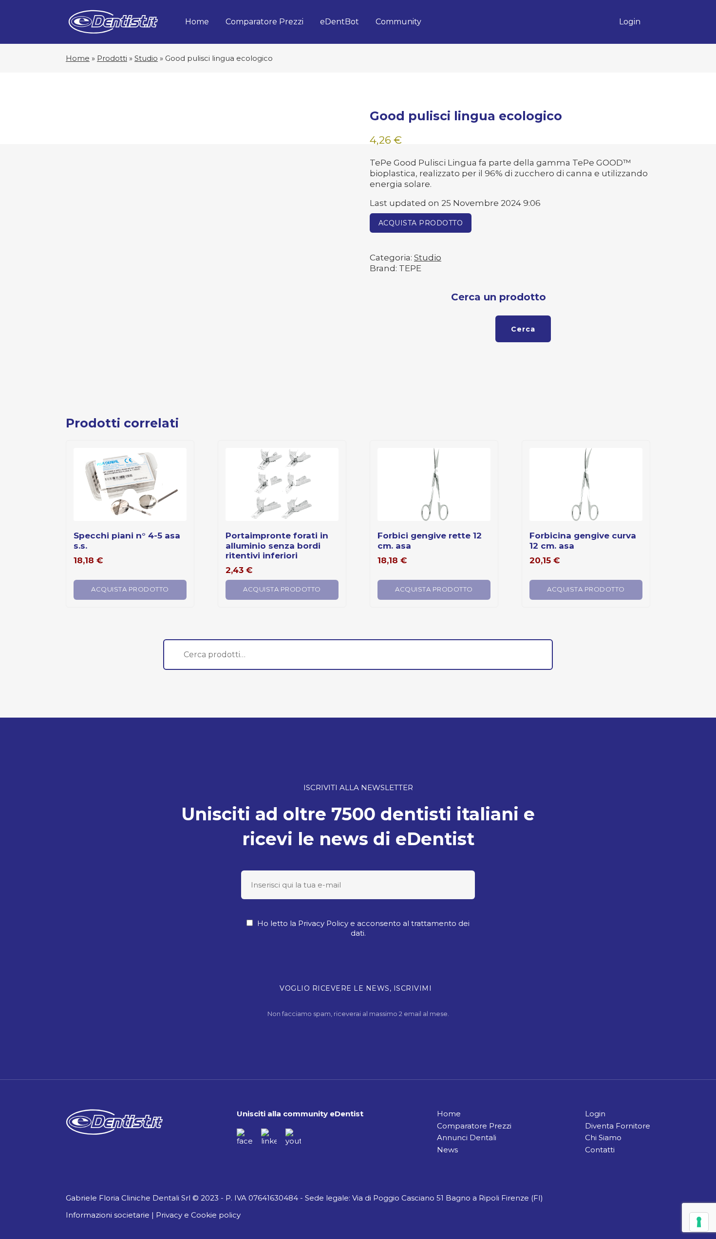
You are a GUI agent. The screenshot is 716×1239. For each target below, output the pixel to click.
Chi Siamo (603, 1137)
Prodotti (112, 58)
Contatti (600, 1149)
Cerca (523, 329)
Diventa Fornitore (617, 1125)
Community (398, 21)
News (447, 1149)
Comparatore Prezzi (264, 21)
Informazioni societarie (108, 1215)
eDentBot (339, 21)
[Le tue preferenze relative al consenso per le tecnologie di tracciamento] (699, 1222)
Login (630, 21)
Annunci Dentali (466, 1137)
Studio (146, 58)
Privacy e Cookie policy (198, 1215)
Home (197, 21)
